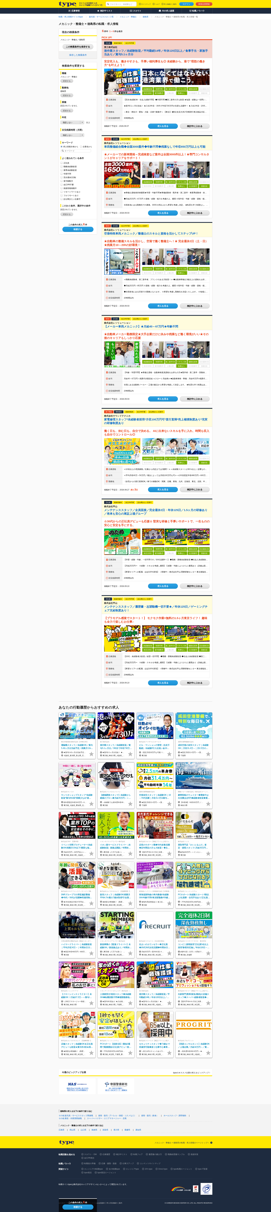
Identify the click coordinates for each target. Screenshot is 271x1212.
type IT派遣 (202, 1169)
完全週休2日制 (70, 177)
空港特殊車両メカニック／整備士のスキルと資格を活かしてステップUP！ (151, 233)
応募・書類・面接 (109, 1163)
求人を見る (162, 126)
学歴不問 (67, 174)
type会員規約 (100, 1203)
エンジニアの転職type (93, 1169)
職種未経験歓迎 (70, 167)
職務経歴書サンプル (176, 1154)
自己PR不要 (69, 185)
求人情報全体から (70, 147)
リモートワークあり (72, 192)
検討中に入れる (194, 126)
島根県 (94, 1130)
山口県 (83, 1130)
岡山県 (72, 1130)
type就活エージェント (107, 1172)
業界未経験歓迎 (70, 170)
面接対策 (194, 1154)
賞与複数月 (68, 181)
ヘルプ (157, 4)
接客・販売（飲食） (149, 1115)
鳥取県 (105, 1130)
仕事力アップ (128, 1163)
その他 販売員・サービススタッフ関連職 (76, 1115)
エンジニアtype (132, 1169)
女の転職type (114, 1169)
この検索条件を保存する (78, 46)
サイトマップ (146, 4)
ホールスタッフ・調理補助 (175, 1115)
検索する (78, 229)
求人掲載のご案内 (170, 4)
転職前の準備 (90, 1163)
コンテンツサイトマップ (150, 1163)
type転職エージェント (182, 1169)
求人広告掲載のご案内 (114, 1203)
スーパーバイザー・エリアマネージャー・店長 (107, 1118)
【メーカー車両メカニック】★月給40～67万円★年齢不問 (141, 326)
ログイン (186, 4)
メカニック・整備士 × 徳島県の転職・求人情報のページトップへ (181, 1143)
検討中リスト (121, 1154)
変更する (67, 81)
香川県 (116, 1130)
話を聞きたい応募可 (72, 199)
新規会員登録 (204, 4)
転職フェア (138, 1154)
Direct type (162, 1169)
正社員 (66, 163)
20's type (148, 1169)
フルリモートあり (71, 195)
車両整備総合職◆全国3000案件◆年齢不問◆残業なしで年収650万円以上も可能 (154, 146)
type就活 (88, 1172)
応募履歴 (106, 1154)
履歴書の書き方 (155, 1154)
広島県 (61, 1130)
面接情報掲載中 (70, 188)
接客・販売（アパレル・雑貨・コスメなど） (117, 1115)
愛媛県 (127, 1130)
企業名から (87, 147)
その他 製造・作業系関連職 (70, 1118)
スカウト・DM (90, 1154)
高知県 (138, 1130)
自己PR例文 (89, 1158)
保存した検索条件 (78, 55)
